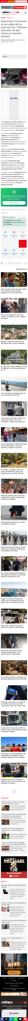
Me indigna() (22, 254)
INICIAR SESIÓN (4, 1)
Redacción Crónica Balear (8, 40)
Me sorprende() (14, 254)
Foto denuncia (5, 209)
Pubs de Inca (13, 209)
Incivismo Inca (21, 209)
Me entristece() (5, 254)
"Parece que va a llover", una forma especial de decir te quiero (13, 803)
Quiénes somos (12, 978)
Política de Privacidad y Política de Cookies (14, 983)
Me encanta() (14, 236)
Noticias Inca (5, 212)
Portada (3, 17)
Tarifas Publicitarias (14, 985)
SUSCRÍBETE (11, 1)
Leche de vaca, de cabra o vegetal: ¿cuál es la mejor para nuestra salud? (14, 843)
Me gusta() (5, 236)
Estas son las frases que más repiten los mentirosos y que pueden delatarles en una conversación (14, 816)
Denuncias (10, 17)
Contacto (5, 978)
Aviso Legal (14, 980)
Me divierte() (22, 236)
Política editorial (21, 978)
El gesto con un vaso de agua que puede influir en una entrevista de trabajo (13, 830)
